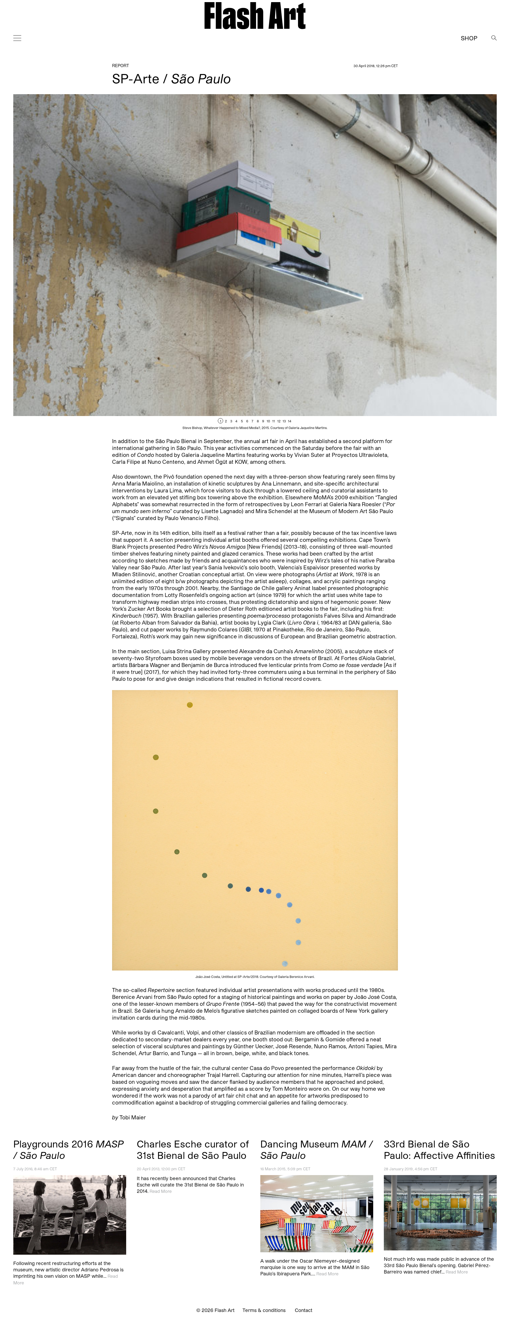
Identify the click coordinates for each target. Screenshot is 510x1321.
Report (120, 65)
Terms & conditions (264, 1310)
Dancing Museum (316, 1149)
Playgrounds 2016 (68, 1149)
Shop (469, 37)
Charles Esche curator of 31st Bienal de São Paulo (193, 1149)
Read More (161, 1191)
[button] (376, 262)
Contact (303, 1310)
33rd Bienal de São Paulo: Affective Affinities (439, 1149)
